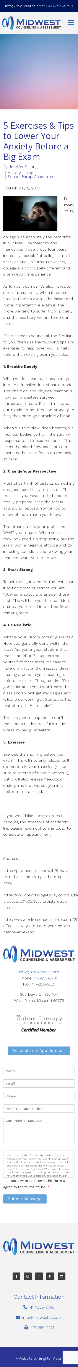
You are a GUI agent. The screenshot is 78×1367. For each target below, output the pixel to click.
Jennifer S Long (23, 167)
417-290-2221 (42, 1327)
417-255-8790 (60, 6)
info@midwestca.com (25, 6)
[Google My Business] (61, 1276)
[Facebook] (16, 1276)
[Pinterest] (50, 1276)
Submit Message (25, 1199)
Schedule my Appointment (39, 1051)
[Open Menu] (71, 23)
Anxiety (14, 173)
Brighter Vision (50, 1358)
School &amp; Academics (31, 177)
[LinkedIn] (39, 1276)
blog (29, 173)
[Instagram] (28, 1276)
